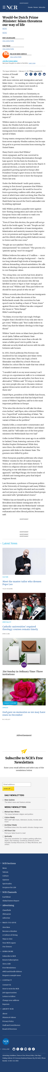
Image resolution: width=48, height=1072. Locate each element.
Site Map (37, 1055)
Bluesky (14, 1049)
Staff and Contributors (11, 1025)
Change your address (10, 1000)
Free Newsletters (9, 968)
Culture (5, 577)
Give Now (6, 927)
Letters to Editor (9, 996)
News (4, 28)
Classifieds (6, 910)
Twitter (17, 1049)
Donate (30, 7)
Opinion (5, 707)
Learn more (32, 63)
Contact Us (6, 985)
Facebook (21, 1049)
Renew (35, 7)
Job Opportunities (9, 993)
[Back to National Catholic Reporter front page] (12, 8)
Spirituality (6, 622)
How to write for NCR (10, 989)
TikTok (33, 1049)
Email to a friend (39, 74)
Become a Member (9, 931)
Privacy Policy (8, 1021)
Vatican (5, 872)
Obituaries (6, 914)
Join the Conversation (9, 61)
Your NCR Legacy (9, 943)
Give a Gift (6, 964)
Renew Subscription (10, 960)
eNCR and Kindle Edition (12, 972)
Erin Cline (6, 634)
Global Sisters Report (10, 901)
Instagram (29, 1049)
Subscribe (42, 7)
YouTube (25, 1049)
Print (44, 74)
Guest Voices (10, 703)
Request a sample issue (11, 975)
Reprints (5, 1004)
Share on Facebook (30, 74)
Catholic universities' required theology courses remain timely (20, 628)
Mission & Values (9, 1017)
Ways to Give (7, 939)
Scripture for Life (9, 887)
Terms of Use (21, 1055)
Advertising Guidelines (9, 1055)
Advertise (6, 918)
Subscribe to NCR (9, 956)
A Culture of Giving (10, 935)
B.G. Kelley (6, 719)
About (4, 1014)
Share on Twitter (35, 74)
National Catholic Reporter (5, 1041)
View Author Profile (8, 41)
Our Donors (7, 947)
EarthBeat (6, 897)
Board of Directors (9, 1029)
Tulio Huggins (7, 589)
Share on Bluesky (26, 74)
